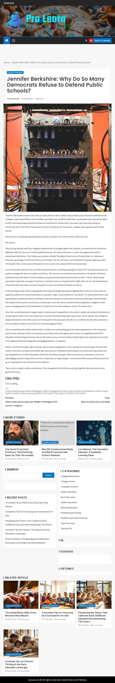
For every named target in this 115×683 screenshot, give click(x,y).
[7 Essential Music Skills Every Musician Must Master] (21, 595)
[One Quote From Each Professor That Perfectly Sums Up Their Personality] (21, 433)
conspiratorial (46, 248)
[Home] (6, 40)
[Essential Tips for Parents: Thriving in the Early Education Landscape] (21, 643)
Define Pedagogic (33, 391)
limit (55, 315)
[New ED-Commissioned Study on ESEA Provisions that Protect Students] (57, 433)
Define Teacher (12, 393)
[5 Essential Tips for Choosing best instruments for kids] (57, 595)
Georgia (62, 354)
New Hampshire (32, 354)
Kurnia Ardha (14, 99)
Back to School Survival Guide (95, 399)
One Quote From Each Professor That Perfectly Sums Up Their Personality (19, 452)
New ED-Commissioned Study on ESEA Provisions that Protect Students (57, 452)
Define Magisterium (15, 391)
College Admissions (70, 476)
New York (44, 354)
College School (68, 481)
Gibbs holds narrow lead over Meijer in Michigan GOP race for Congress (31, 401)
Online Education (69, 502)
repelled (88, 333)
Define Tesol (53, 393)
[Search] (86, 40)
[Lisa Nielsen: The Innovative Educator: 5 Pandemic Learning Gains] (94, 433)
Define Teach (101, 391)
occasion (44, 256)
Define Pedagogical (52, 391)
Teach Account (68, 523)
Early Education (68, 497)
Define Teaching (15, 72)
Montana (54, 354)
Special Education (69, 507)
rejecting (9, 358)
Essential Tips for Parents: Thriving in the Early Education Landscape (19, 664)
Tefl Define (80, 393)
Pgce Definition (67, 393)
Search (12, 469)
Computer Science (69, 486)
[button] (13, 40)
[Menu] (13, 40)
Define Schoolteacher (84, 391)
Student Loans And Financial (74, 518)
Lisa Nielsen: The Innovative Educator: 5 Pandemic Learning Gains (93, 452)
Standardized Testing (71, 512)
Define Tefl (41, 393)
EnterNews (67, 679)
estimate (14, 319)
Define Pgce (68, 391)
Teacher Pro (66, 528)
